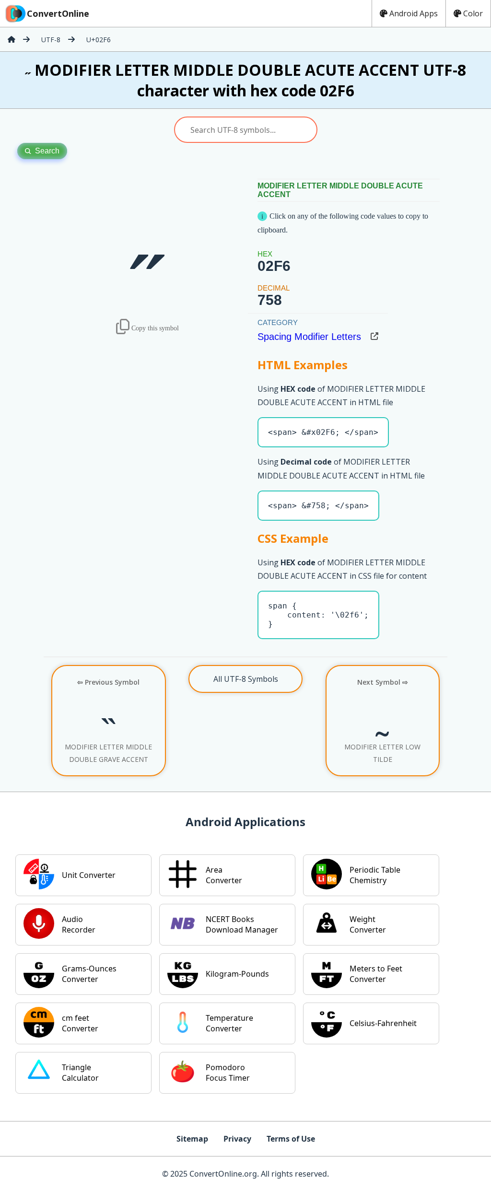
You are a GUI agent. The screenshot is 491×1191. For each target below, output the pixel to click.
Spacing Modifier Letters (309, 336)
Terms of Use (291, 1138)
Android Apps (413, 13)
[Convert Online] (11, 39)
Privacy (237, 1138)
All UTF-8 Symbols (245, 679)
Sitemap (192, 1138)
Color (473, 13)
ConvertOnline (58, 13)
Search (47, 151)
